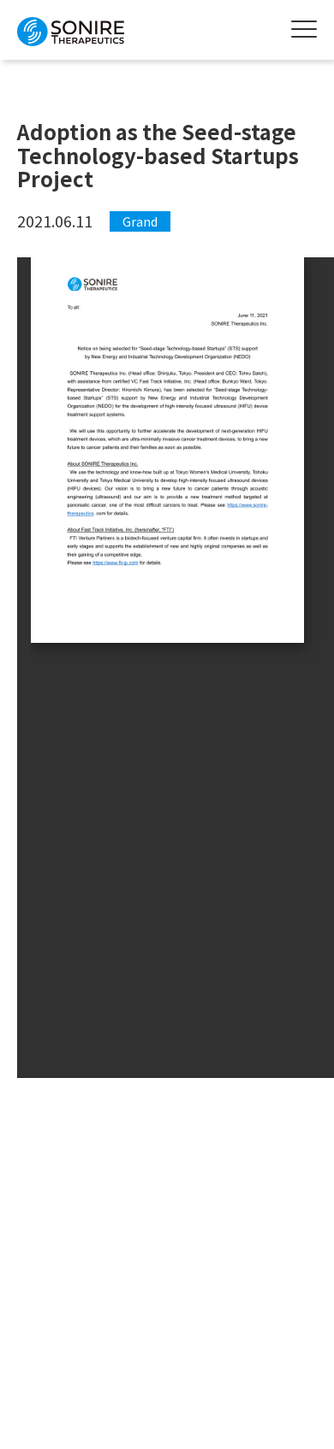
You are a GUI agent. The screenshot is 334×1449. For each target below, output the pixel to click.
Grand (140, 221)
